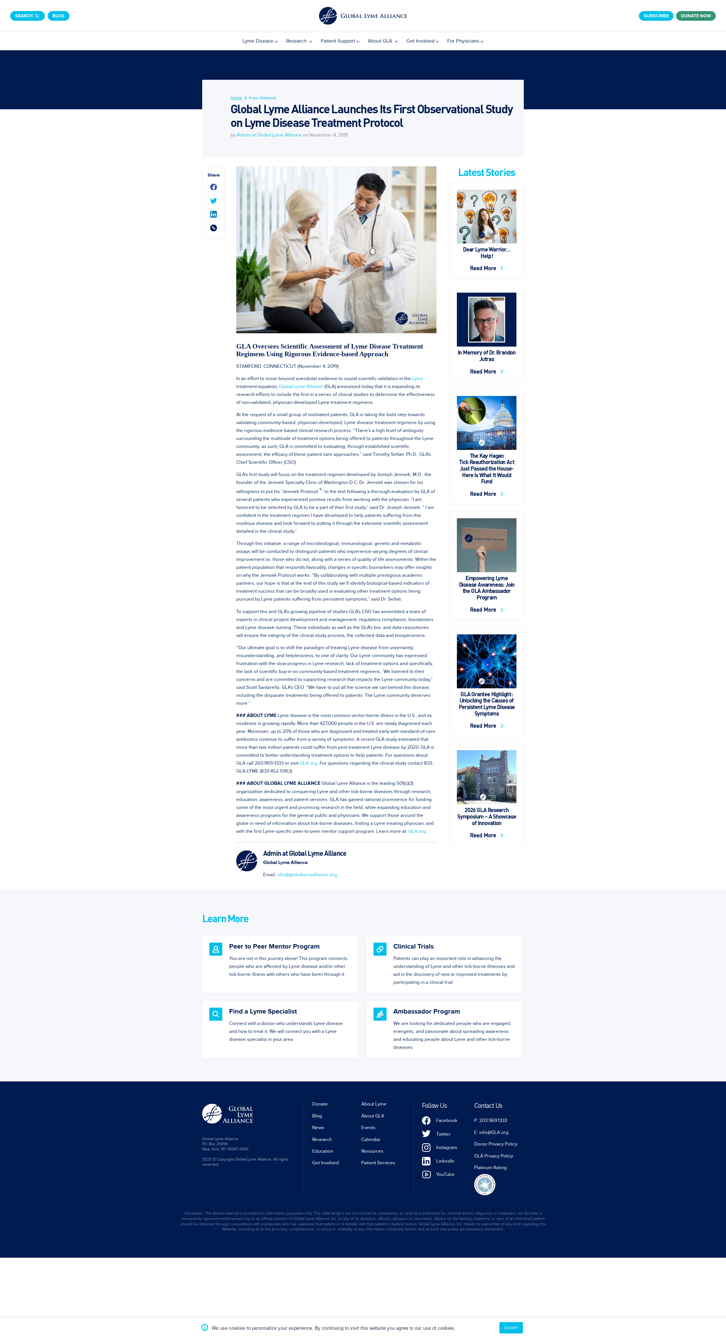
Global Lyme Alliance (301, 386)
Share (214, 175)
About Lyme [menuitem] (374, 1104)
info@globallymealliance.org (307, 875)
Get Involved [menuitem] (420, 41)
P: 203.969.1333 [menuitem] (490, 1120)
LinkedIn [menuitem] (445, 1161)
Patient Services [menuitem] (378, 1163)
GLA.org (308, 763)
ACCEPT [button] (511, 1327)
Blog (58, 16)
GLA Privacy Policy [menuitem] (493, 1156)
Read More (484, 268)
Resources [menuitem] (372, 1151)
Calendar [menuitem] (371, 1139)
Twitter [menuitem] (443, 1134)
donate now (696, 16)
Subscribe (656, 16)
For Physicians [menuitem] (463, 41)
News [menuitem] (318, 1128)
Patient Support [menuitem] (338, 41)
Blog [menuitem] (317, 1116)
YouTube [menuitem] (445, 1174)
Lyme (417, 378)
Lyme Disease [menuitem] (257, 41)
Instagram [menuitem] (446, 1147)
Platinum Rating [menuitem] (490, 1168)
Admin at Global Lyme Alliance (269, 135)
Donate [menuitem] (320, 1104)
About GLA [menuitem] (381, 41)
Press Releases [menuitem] (263, 97)
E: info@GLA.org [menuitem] (491, 1132)
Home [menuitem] (236, 97)
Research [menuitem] (297, 41)
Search (24, 16)
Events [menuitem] (368, 1128)
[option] (280, 964)
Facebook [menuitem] (446, 1120)
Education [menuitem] (322, 1151)
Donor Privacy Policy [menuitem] (495, 1144)
